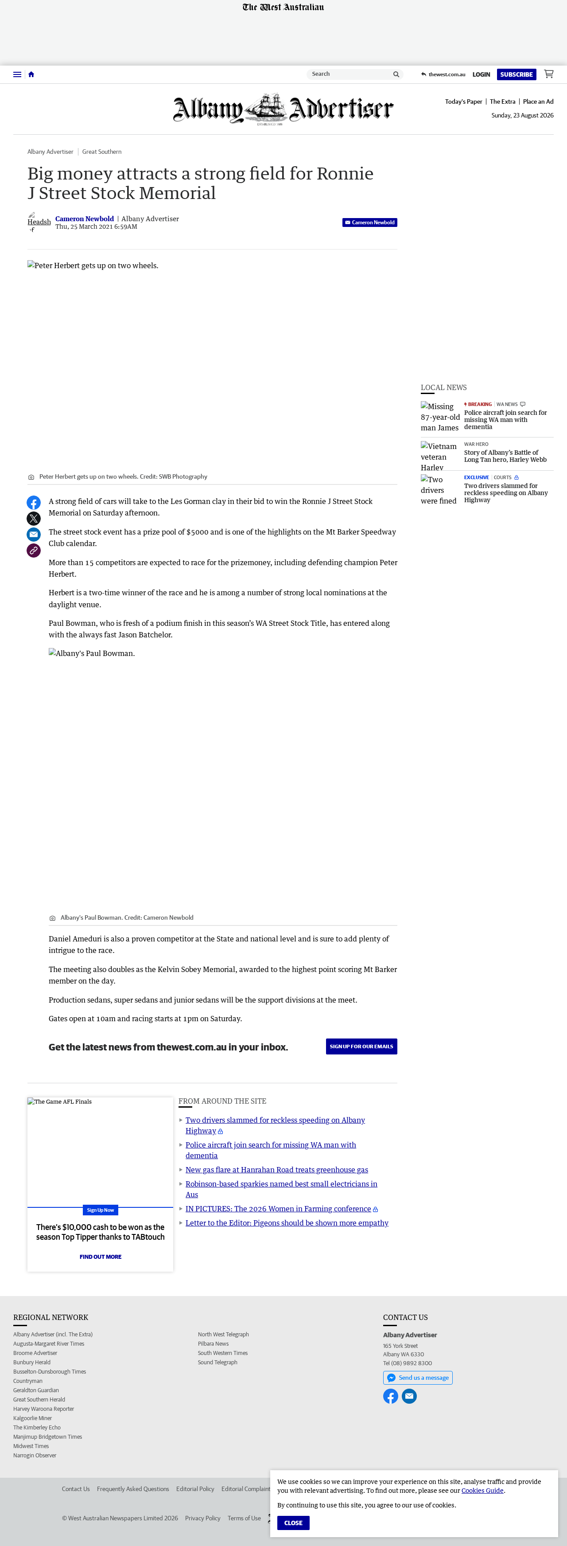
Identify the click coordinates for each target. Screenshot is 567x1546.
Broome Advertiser (35, 1353)
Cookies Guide (483, 1490)
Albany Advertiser (50, 151)
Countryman (28, 1381)
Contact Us (76, 1488)
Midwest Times (31, 1446)
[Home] (31, 74)
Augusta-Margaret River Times (48, 1343)
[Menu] (17, 74)
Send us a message (424, 1377)
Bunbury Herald (31, 1362)
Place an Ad (538, 101)
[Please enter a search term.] (396, 74)
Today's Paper (463, 101)
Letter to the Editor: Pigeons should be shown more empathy (287, 1222)
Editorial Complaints (247, 1488)
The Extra (503, 101)
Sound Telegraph (217, 1362)
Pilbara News (213, 1343)
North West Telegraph (223, 1334)
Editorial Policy (195, 1488)
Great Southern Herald (39, 1399)
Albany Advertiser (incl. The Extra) (53, 1334)
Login (481, 74)
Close (293, 1522)
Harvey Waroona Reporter (43, 1408)
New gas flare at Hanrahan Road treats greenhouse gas (277, 1169)
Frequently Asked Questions (133, 1488)
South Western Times (223, 1353)
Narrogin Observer (34, 1455)
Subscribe (517, 74)
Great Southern (101, 151)
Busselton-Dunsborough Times (49, 1371)
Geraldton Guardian (36, 1390)
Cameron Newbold (373, 222)
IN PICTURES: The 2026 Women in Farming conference (278, 1208)
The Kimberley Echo (37, 1427)
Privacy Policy (203, 1518)
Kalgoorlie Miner (32, 1418)
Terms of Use (244, 1518)
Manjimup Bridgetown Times (47, 1436)
